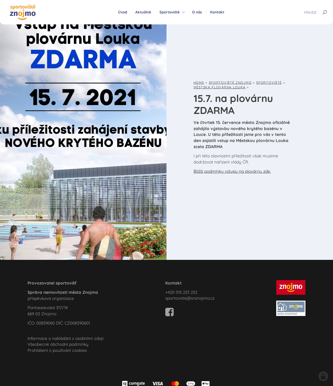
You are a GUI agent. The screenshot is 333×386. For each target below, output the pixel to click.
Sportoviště (269, 82)
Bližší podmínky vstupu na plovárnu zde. (232, 171)
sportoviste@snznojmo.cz (190, 298)
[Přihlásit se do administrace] (323, 376)
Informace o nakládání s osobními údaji (66, 338)
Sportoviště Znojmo (230, 82)
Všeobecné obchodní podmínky (58, 344)
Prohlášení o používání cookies (57, 350)
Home (199, 82)
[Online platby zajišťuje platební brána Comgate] (166, 383)
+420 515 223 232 (181, 292)
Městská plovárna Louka (219, 87)
